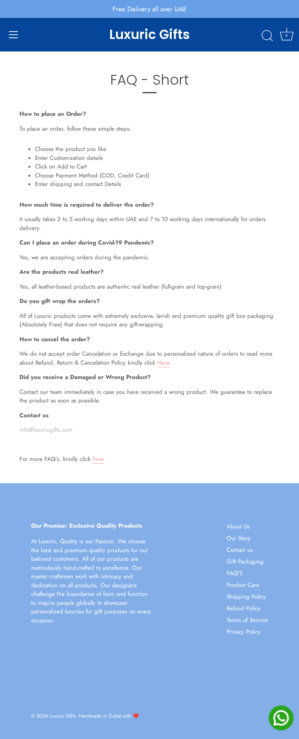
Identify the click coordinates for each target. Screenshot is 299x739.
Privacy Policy (243, 631)
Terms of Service (247, 620)
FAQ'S (235, 573)
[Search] (267, 35)
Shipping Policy (246, 596)
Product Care (243, 585)
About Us (238, 526)
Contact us (240, 550)
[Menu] (13, 34)
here (98, 459)
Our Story (239, 538)
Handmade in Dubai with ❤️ (109, 716)
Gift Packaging (245, 561)
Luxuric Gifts (149, 35)
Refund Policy (243, 608)
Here (163, 362)
